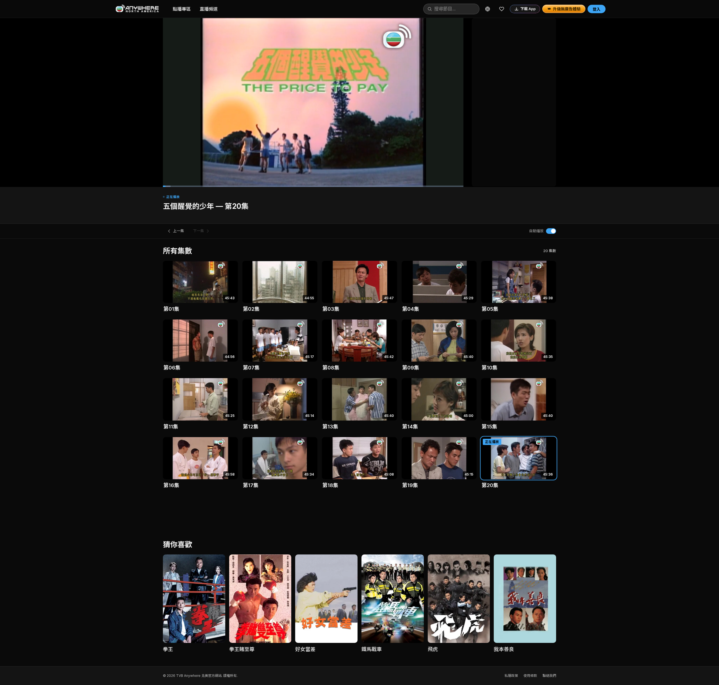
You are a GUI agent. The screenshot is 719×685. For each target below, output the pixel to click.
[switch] (551, 231)
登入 (596, 9)
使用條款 (530, 675)
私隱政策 (511, 675)
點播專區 (182, 9)
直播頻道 (209, 9)
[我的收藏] (502, 9)
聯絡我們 (549, 675)
